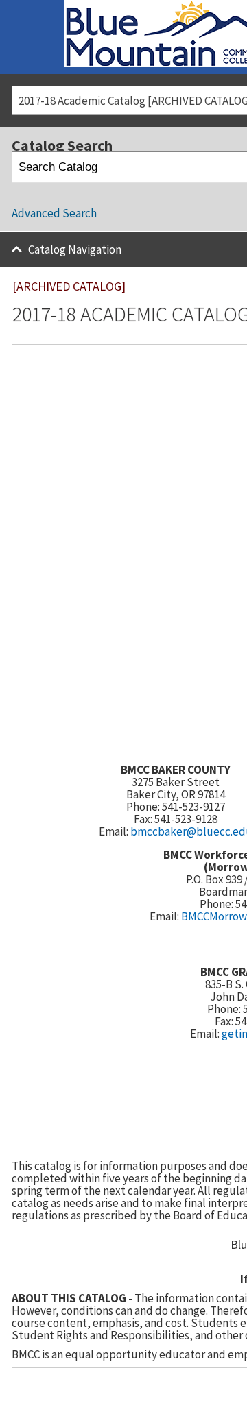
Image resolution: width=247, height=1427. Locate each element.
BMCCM (199, 916)
